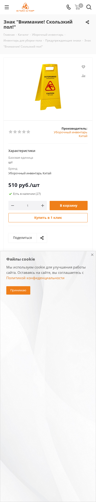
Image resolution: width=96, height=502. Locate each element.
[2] (15, 132)
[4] (24, 132)
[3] (19, 132)
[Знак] (48, 87)
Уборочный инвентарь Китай (70, 134)
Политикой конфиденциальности (35, 277)
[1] (11, 132)
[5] (28, 132)
